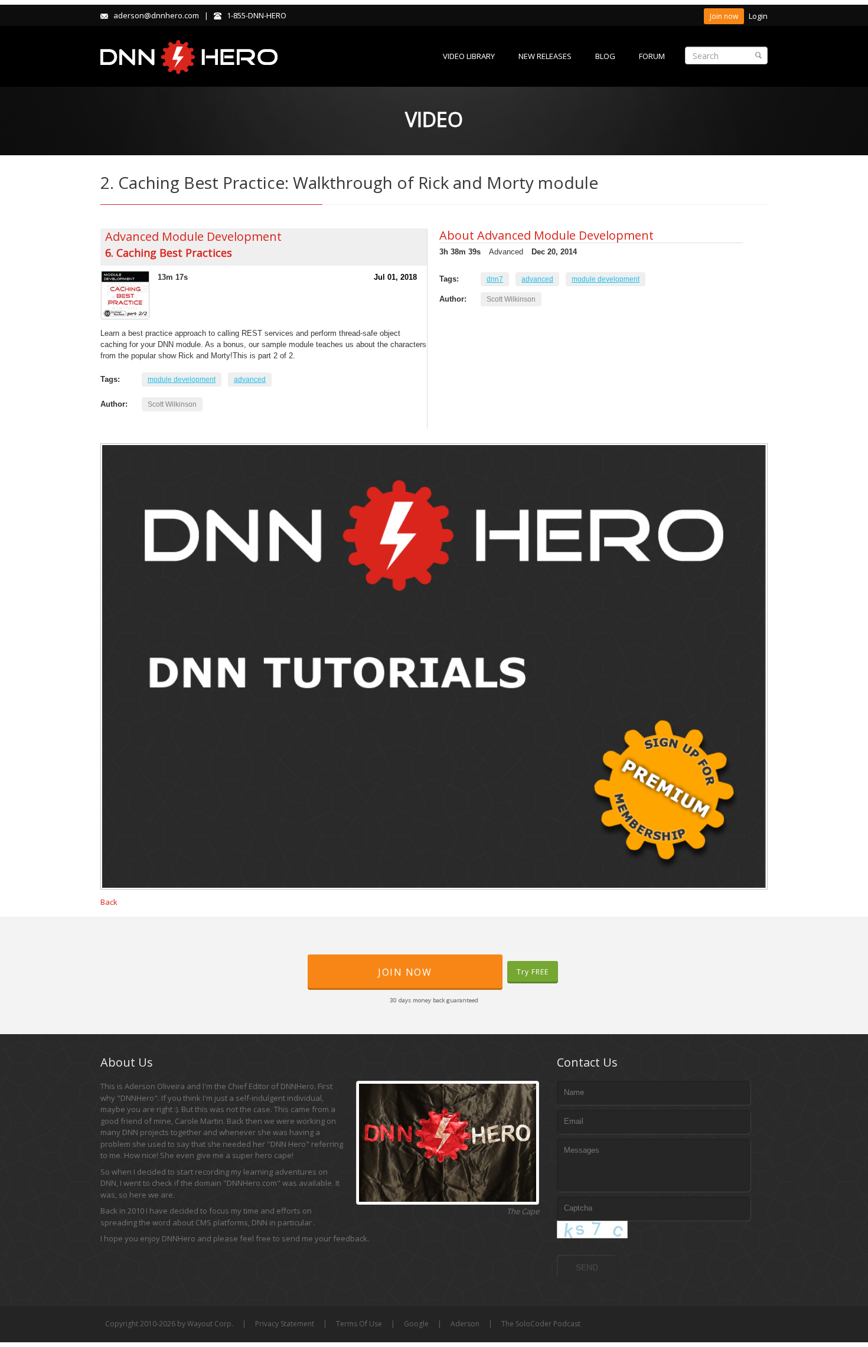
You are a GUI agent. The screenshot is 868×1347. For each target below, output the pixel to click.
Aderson (465, 1324)
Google (416, 1324)
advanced (250, 379)
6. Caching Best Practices (168, 253)
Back (109, 902)
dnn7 (495, 279)
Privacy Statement (284, 1324)
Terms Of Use (359, 1324)
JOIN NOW (405, 972)
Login (758, 16)
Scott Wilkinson (172, 404)
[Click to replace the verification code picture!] (592, 1229)
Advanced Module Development (193, 236)
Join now (724, 16)
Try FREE (533, 972)
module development (182, 379)
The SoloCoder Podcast (540, 1324)
